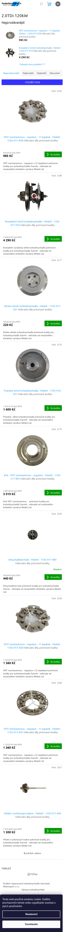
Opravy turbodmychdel (33, 889)
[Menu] (58, 4)
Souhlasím (31, 924)
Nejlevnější (28, 73)
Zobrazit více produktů (31, 64)
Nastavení (31, 914)
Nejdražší (41, 73)
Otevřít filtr (32, 82)
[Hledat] (41, 4)
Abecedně (55, 73)
